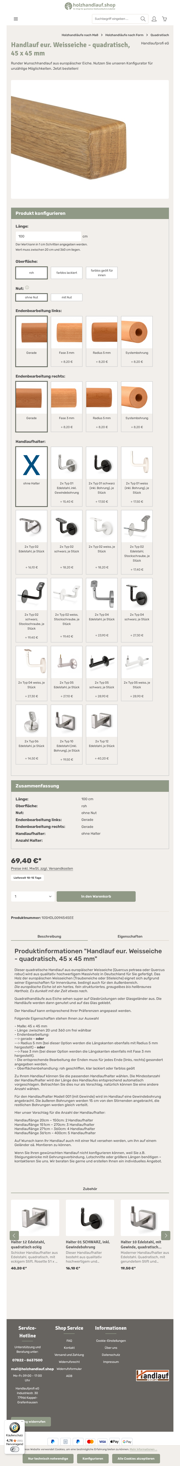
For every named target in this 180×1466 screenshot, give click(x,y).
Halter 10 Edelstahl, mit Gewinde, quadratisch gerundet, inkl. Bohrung (141, 1244)
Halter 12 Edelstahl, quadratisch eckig (28, 1244)
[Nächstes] (165, 1235)
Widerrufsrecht (69, 1362)
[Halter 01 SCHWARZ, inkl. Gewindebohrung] (90, 1218)
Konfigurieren (93, 1459)
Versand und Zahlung (69, 1355)
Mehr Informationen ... (143, 1449)
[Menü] (15, 19)
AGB (69, 1376)
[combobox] (115, 19)
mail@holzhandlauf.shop (27, 1369)
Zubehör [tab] (90, 1189)
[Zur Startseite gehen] (90, 6)
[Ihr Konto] (154, 19)
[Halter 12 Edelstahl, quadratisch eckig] (35, 1218)
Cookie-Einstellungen (111, 1341)
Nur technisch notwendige (48, 1459)
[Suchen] (143, 19)
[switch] (14, 1449)
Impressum (111, 1362)
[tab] (49, 937)
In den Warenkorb (96, 896)
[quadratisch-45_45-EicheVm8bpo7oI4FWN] (90, 139)
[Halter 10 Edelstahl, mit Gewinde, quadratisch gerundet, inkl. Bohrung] (145, 1218)
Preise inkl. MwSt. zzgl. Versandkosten (42, 868)
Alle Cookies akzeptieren (136, 1459)
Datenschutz (111, 1355)
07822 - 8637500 (27, 1360)
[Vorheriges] (14, 1235)
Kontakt (69, 1348)
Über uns (111, 1348)
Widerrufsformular (69, 1369)
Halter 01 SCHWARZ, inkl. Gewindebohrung (88, 1244)
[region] (90, 1235)
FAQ (69, 1341)
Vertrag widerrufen (30, 1422)
